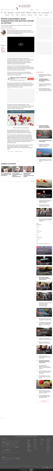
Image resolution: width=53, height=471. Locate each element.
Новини (2, 9)
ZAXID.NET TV (13, 9)
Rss (40, 441)
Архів (28, 449)
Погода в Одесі (38, 243)
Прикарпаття (11, 12)
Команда (48, 444)
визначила (9, 132)
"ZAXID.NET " (3, 442)
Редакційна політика (48, 443)
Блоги (9, 9)
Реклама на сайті (49, 447)
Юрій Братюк (3, 35)
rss (51, 9)
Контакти (48, 445)
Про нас (48, 441)
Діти (8, 151)
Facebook (41, 442)
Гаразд (32, 9)
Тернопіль (17, 12)
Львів (5, 12)
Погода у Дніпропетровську (46, 243)
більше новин (44, 401)
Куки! (27, 469)
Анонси (29, 444)
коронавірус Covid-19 (18, 151)
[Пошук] (51, 12)
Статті (6, 9)
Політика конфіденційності (49, 451)
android (48, 9)
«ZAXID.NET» (7, 449)
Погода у (38, 224)
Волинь (23, 12)
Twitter (41, 443)
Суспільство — (3, 28)
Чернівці (35, 12)
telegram (45, 9)
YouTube (41, 444)
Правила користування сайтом (48, 449)
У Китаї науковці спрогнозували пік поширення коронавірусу (3, 49)
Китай (12, 151)
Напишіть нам (48, 446)
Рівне (39, 12)
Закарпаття (28, 12)
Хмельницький (45, 12)
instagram (43, 9)
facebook (40, 9)
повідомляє (17, 33)
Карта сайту (29, 450)
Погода (37, 223)
